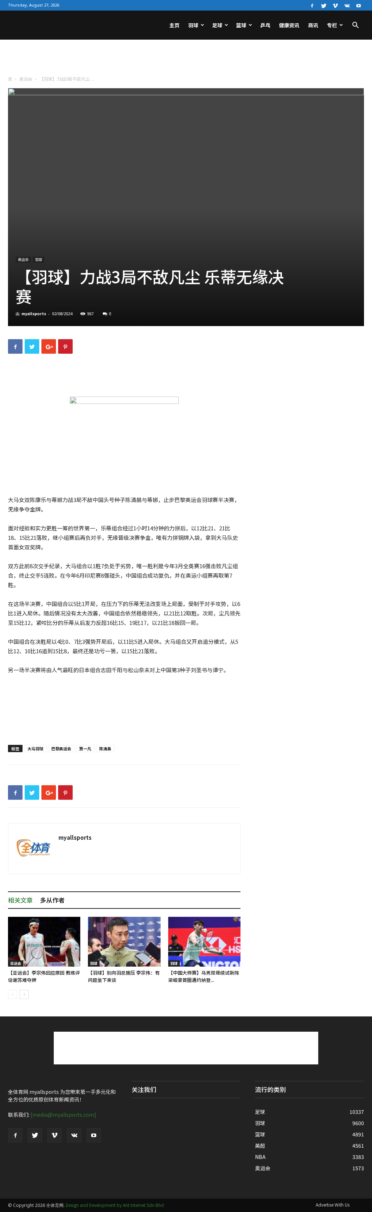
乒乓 (265, 25)
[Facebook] (312, 5)
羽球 (193, 25)
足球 (217, 25)
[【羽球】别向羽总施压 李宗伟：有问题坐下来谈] (124, 942)
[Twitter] (323, 5)
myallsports (33, 313)
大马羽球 (35, 748)
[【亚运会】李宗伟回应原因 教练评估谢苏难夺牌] (44, 942)
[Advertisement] (186, 59)
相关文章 (20, 899)
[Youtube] (358, 5)
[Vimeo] (335, 5)
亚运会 (15, 963)
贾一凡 (85, 748)
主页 (174, 25)
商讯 (313, 25)
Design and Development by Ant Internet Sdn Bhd (115, 1205)
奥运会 (25, 79)
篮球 (241, 25)
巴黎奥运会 (61, 748)
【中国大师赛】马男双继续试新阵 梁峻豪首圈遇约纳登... (203, 976)
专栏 (332, 25)
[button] (355, 25)
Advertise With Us (332, 1204)
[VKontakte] (346, 5)
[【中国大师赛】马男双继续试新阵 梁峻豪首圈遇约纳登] (204, 942)
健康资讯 (289, 25)
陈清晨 (105, 748)
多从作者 (52, 899)
